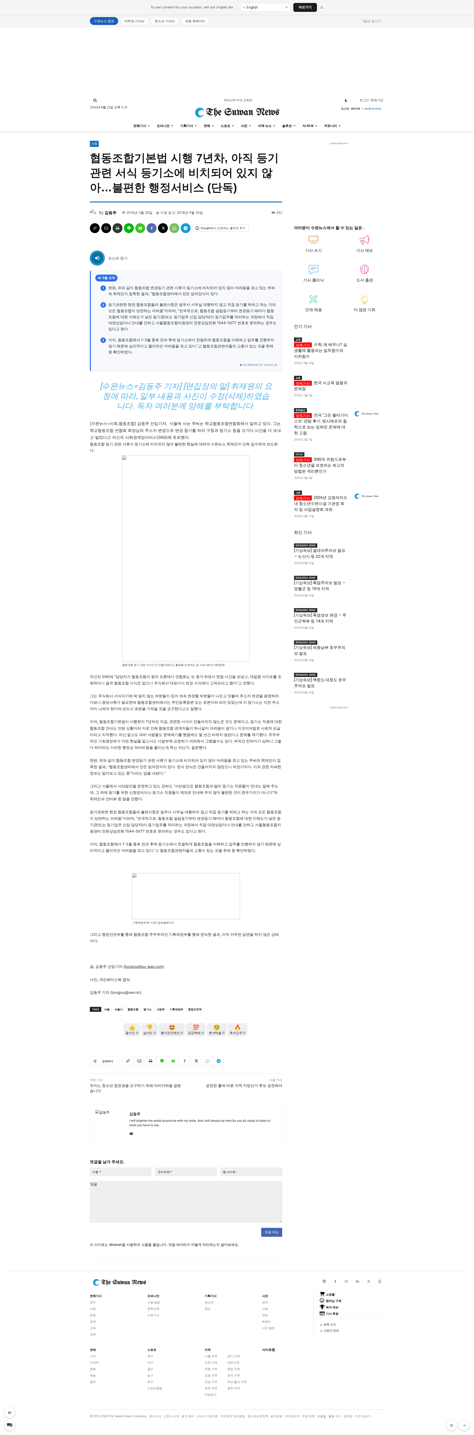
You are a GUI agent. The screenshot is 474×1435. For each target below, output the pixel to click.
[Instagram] (346, 1281)
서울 (107, 1009)
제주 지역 (211, 1388)
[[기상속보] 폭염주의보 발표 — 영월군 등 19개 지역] (366, 582)
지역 (208, 1350)
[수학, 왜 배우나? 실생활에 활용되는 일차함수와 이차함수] (366, 343)
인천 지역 (211, 1362)
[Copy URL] (95, 228)
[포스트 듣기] (97, 258)
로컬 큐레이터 (195, 21)
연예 (93, 1350)
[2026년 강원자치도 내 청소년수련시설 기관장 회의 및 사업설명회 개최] (366, 496)
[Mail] (131, 1133)
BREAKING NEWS (306, 545)
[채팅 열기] (9, 1425)
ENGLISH (230, 100)
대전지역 (233, 1362)
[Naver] (140, 228)
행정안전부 (195, 1009)
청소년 (209, 1302)
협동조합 (133, 1009)
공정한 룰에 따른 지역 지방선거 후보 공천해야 (244, 1085)
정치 (93, 1302)
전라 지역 (233, 1375)
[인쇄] (117, 228)
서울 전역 (211, 1356)
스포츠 (151, 1350)
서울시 (119, 1009)
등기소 (147, 1009)
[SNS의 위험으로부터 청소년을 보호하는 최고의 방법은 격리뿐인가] (366, 458)
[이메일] (106, 228)
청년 (208, 1309)
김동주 (111, 212)
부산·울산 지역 (237, 1382)
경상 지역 (211, 1382)
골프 (150, 1369)
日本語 (247, 100)
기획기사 (211, 1296)
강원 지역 (211, 1375)
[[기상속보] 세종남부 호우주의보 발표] (366, 646)
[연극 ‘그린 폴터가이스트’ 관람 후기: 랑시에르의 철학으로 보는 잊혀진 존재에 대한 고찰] (366, 414)
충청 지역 (233, 1369)
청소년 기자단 (165, 21)
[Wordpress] (324, 1281)
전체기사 (96, 1296)
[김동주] (94, 212)
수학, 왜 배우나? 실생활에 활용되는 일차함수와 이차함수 (320, 350)
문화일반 (300, 410)
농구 (150, 1375)
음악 (93, 1382)
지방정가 (211, 1395)
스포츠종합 (154, 1388)
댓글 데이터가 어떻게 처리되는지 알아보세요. (203, 1244)
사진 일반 (268, 1328)
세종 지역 (211, 1369)
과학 (93, 1334)
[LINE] (129, 228)
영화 (93, 1369)
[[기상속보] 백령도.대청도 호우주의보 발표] (366, 679)
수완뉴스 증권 (104, 21)
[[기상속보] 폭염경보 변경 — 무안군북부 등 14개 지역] (366, 614)
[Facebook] (152, 228)
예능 (93, 1375)
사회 (94, 143)
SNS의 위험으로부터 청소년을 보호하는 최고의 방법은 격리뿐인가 (320, 465)
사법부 (161, 1009)
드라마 (94, 1362)
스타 (93, 1356)
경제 (93, 1321)
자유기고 (153, 1315)
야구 (150, 1362)
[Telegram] (186, 228)
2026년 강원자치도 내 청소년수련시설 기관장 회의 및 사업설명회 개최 (320, 503)
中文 (240, 100)
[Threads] (379, 1281)
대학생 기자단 (134, 21)
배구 (150, 1382)
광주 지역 (233, 1388)
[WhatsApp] (174, 228)
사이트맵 (268, 1350)
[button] (95, 100)
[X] (163, 228)
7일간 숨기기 (371, 21)
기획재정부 (176, 1009)
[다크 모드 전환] (346, 100)
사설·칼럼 (153, 1302)
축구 (150, 1356)
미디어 (299, 454)
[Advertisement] (237, 61)
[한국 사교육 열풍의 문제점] (366, 382)
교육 (298, 339)
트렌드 (266, 1321)
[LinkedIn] (357, 1281)
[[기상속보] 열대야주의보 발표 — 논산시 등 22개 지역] (366, 549)
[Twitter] (368, 1281)
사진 (265, 1296)
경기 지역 (233, 1356)
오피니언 (153, 1296)
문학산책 (153, 1309)
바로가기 (305, 7)
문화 (93, 1315)
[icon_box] (313, 246)
